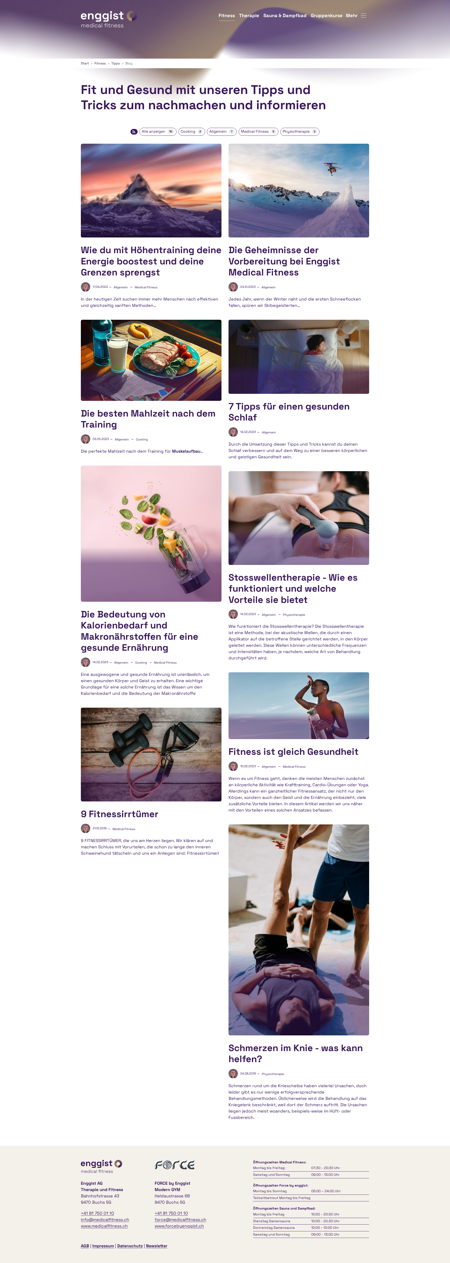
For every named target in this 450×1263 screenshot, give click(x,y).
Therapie (249, 15)
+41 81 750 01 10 (97, 1213)
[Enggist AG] (109, 15)
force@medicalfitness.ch (180, 1219)
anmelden (175, 1246)
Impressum (103, 1245)
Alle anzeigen (157, 131)
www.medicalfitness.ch (104, 1226)
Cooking (191, 131)
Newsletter (156, 1245)
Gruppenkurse (327, 15)
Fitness (227, 15)
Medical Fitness (257, 131)
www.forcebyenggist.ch (179, 1226)
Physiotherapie (299, 131)
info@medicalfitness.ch (105, 1219)
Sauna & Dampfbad (285, 15)
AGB (85, 1245)
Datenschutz (130, 1245)
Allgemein (220, 131)
